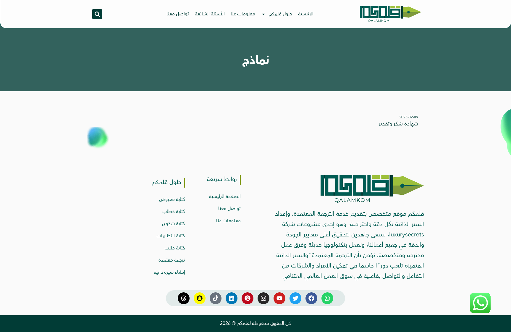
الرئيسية (305, 13)
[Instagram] (263, 298)
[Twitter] (295, 298)
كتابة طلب (175, 248)
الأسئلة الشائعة (210, 13)
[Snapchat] (200, 298)
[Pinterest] (247, 298)
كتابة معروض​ (172, 199)
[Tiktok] (215, 298)
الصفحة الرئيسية (225, 196)
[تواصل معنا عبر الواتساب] (480, 311)
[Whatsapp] (327, 298)
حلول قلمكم (280, 13)
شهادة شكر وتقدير (398, 124)
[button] (97, 14)
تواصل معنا (177, 13)
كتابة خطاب (173, 211)
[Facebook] (311, 298)
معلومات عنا (243, 13)
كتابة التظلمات (171, 235)
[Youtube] (279, 298)
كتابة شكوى (173, 223)
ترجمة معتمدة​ (172, 260)
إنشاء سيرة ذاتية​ (169, 272)
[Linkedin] (231, 298)
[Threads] (184, 298)
